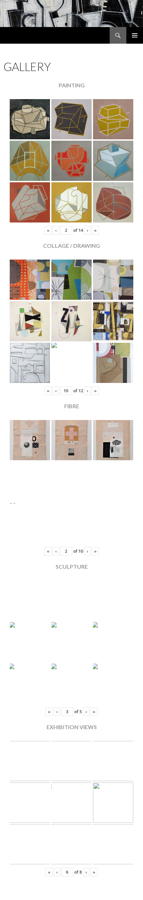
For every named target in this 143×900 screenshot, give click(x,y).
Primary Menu (134, 35)
